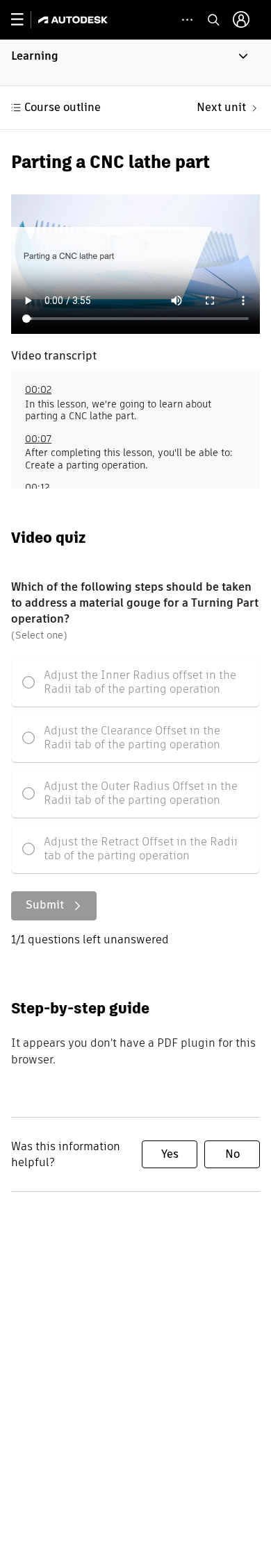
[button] (135, 62)
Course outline (62, 107)
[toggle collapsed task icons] (187, 20)
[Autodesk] (74, 20)
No (232, 1154)
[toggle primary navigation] (24, 19)
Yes (170, 1154)
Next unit (221, 107)
